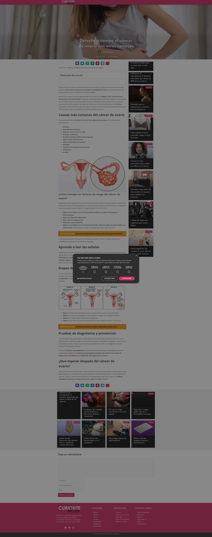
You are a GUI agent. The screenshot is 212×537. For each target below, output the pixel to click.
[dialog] (106, 268)
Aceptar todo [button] (126, 278)
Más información (125, 262)
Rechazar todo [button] (109, 278)
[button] (84, 278)
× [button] (136, 255)
